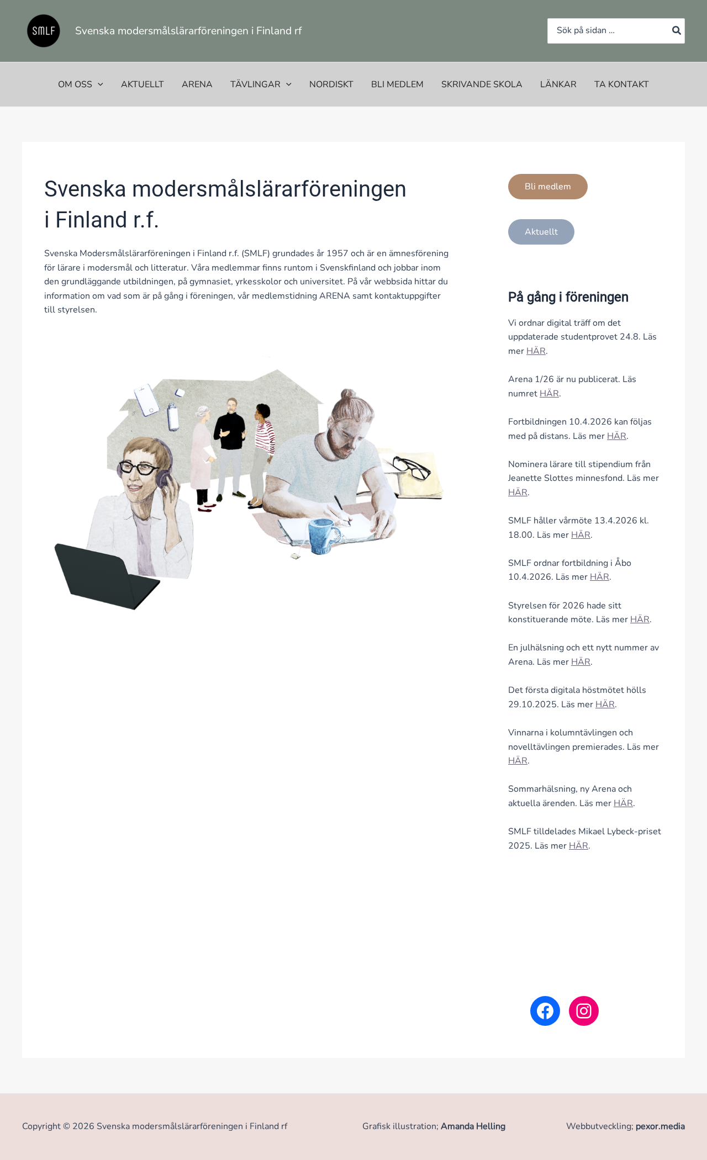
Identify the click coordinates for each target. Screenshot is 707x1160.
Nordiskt (331, 84)
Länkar (558, 84)
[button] (97, 84)
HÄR (536, 351)
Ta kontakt (621, 84)
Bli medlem (397, 84)
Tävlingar (255, 84)
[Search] (677, 31)
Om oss (75, 84)
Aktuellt (142, 84)
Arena (197, 84)
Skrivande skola (482, 84)
